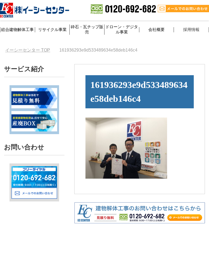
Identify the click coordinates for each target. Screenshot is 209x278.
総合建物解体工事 (17, 29)
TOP (27, 50)
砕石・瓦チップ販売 (87, 29)
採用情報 (191, 29)
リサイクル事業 (52, 29)
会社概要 (156, 29)
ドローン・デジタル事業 (121, 29)
